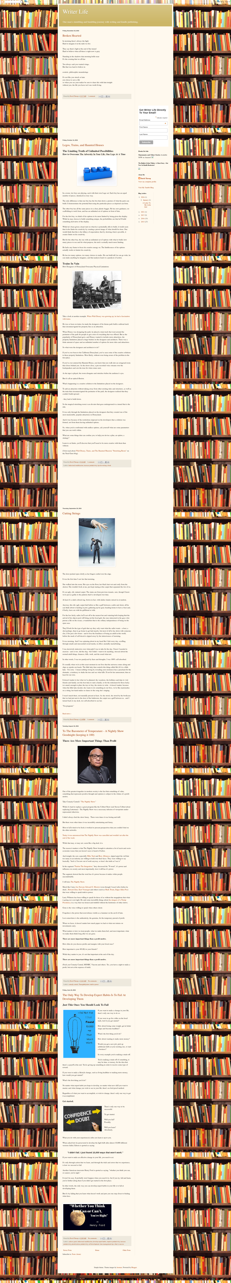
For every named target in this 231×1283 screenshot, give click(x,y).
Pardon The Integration (83, 866)
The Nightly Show (88, 801)
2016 (143, 218)
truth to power (94, 984)
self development (94, 1244)
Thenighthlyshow (84, 984)
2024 (143, 197)
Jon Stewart (80, 887)
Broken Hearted (72, 35)
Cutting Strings (71, 513)
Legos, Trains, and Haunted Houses (83, 145)
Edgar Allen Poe (121, 889)
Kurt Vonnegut (84, 889)
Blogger (134, 1267)
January (146, 200)
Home (97, 1250)
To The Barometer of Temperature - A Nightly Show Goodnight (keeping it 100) (93, 733)
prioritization (76, 1244)
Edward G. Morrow (92, 887)
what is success (119, 1244)
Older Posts (127, 1250)
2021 (143, 212)
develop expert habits (99, 1242)
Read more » (67, 713)
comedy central (73, 984)
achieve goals (73, 1242)
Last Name (143, 134)
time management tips (107, 1244)
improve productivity (113, 1242)
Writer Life (75, 11)
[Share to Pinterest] (109, 96)
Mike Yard (91, 856)
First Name (143, 127)
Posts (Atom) (76, 1254)
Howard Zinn (73, 889)
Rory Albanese (104, 856)
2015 (143, 222)
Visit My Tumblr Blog (146, 187)
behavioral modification (76, 465)
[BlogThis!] (102, 96)
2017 (143, 215)
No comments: (92, 981)
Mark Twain (109, 889)
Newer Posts (67, 1250)
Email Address (152, 120)
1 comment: (92, 96)
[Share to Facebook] (107, 96)
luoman (119, 1267)
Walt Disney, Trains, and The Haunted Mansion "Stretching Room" (101, 451)
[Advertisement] (97, 119)
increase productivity (90, 465)
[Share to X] (104, 96)
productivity (84, 1244)
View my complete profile (147, 181)
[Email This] (100, 96)
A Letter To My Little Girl (147, 205)
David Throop (146, 178)
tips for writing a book (104, 465)
